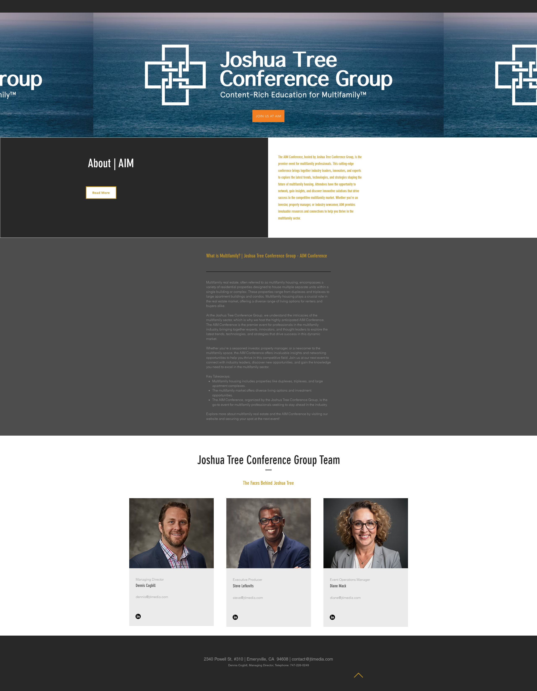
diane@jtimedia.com (345, 598)
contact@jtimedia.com (312, 659)
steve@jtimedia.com (248, 598)
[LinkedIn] (138, 616)
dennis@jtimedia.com (152, 597)
